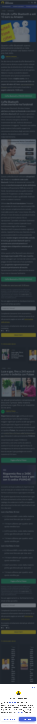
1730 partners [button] (12, 702)
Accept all (27, 719)
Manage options (9, 719)
